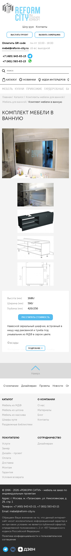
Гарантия (7, 472)
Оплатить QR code (14, 43)
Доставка (7, 462)
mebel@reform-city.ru (15, 48)
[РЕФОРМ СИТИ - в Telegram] (6, 548)
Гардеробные (54, 88)
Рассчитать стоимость (35, 317)
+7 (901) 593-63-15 (14, 61)
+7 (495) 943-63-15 (14, 56)
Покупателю (10, 437)
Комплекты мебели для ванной (45, 97)
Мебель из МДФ (12, 405)
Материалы (44, 410)
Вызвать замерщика (49, 35)
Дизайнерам (29, 385)
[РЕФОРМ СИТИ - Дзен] (26, 548)
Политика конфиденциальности (20, 536)
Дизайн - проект (12, 453)
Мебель (7, 88)
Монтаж (7, 467)
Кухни (19, 88)
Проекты (44, 385)
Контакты (41, 26)
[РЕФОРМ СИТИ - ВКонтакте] (13, 548)
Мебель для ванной (14, 102)
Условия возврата (13, 477)
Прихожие (34, 88)
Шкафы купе (9, 419)
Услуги (6, 443)
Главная (7, 97)
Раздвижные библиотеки (17, 424)
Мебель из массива (14, 415)
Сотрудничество (49, 437)
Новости (58, 385)
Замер (6, 448)
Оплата (6, 458)
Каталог (18, 97)
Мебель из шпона (12, 410)
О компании (10, 385)
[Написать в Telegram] (30, 55)
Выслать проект (19, 35)
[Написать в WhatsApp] (30, 60)
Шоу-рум (28, 26)
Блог (40, 415)
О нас (41, 405)
